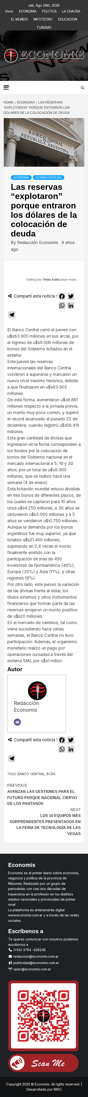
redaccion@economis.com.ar (35, 956)
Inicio (9, 10)
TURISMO (44, 26)
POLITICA (49, 10)
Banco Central (31, 774)
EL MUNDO (19, 18)
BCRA (51, 774)
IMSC (57, 1089)
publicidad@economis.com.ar (35, 963)
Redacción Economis (38, 242)
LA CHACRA (71, 10)
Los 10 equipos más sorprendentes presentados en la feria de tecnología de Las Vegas (45, 822)
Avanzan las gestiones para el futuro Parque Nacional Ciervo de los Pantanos (42, 794)
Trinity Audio (51, 279)
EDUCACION (67, 18)
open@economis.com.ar (31, 969)
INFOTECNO (43, 18)
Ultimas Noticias (48, 177)
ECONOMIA (27, 10)
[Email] (17, 722)
